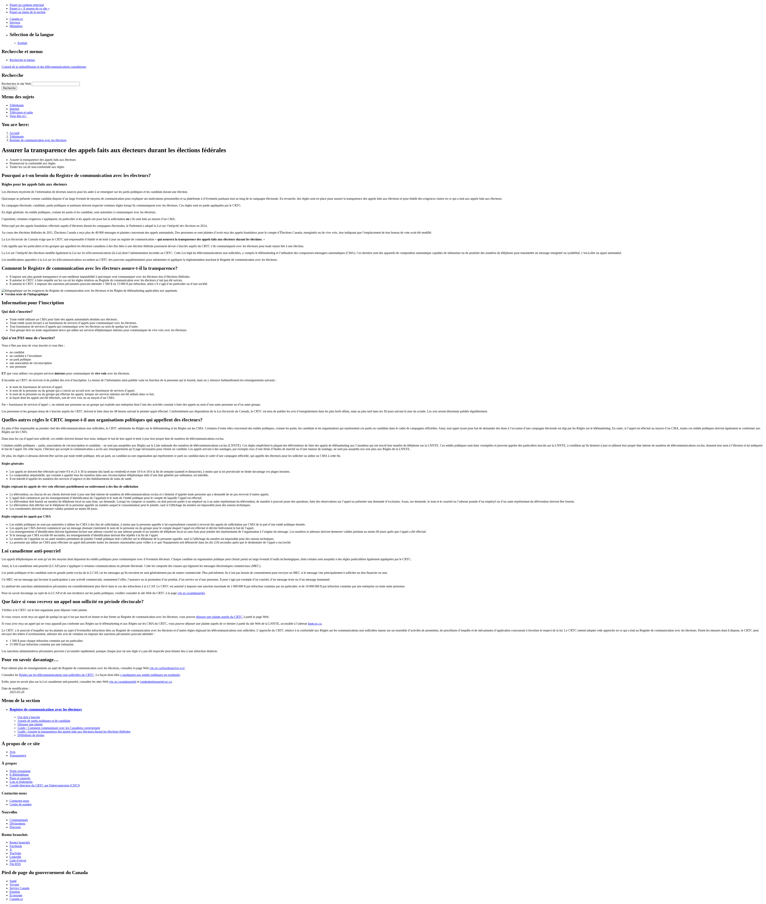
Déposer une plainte (30, 724)
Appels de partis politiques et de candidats (44, 720)
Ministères (16, 26)
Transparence (18, 755)
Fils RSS (15, 864)
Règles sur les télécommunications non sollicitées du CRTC (56, 675)
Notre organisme (20, 771)
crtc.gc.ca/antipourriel (191, 593)
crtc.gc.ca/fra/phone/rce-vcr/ (167, 668)
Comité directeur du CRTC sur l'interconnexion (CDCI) (45, 785)
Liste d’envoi (18, 860)
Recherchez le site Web (16, 83)
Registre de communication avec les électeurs (38, 140)
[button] (22, 60)
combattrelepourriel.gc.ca (156, 681)
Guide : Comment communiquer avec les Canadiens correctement (59, 728)
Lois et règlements (21, 781)
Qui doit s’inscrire (29, 717)
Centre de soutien (21, 804)
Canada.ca (16, 19)
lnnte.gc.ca (315, 623)
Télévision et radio (21, 112)
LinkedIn (15, 857)
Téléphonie (17, 105)
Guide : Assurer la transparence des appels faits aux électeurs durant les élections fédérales (74, 731)
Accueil (14, 133)
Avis (12, 752)
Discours (15, 827)
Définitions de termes (31, 735)
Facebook (16, 846)
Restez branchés (20, 842)
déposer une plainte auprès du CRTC (219, 616)
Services (15, 22)
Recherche (9, 88)
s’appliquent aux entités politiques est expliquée (150, 675)
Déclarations (17, 823)
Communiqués (19, 820)
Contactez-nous (19, 800)
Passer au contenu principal (27, 5)
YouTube (15, 853)
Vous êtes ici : (18, 116)
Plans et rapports (20, 778)
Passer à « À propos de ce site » (29, 8)
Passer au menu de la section (27, 12)
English (22, 43)
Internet (14, 109)
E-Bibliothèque (19, 774)
